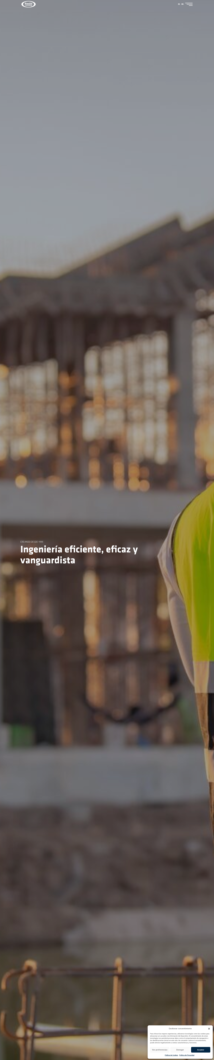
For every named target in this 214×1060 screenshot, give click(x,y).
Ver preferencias (159, 1050)
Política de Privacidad (186, 1055)
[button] (209, 1028)
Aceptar (200, 1050)
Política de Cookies (171, 1055)
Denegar (180, 1050)
